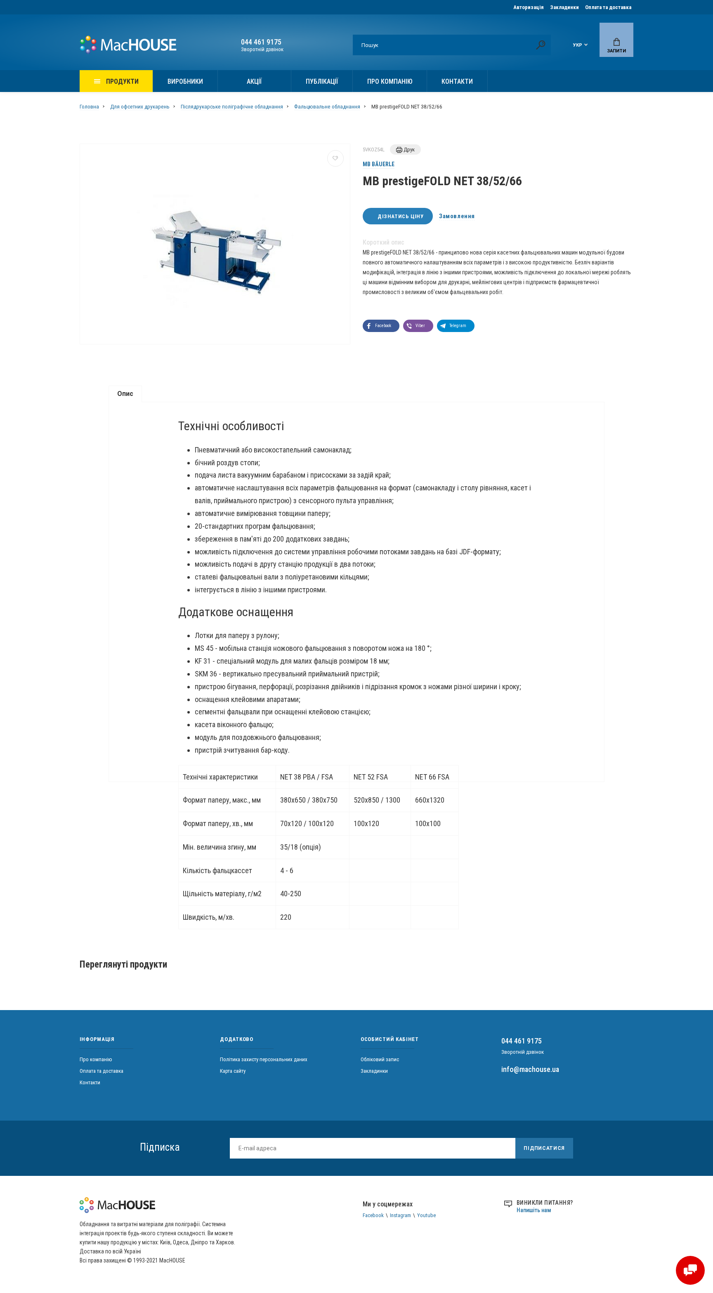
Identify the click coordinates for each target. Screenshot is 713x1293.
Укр (577, 45)
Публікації (322, 81)
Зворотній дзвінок (262, 49)
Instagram (400, 1215)
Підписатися (544, 1148)
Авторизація (528, 7)
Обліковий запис (380, 1059)
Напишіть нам (534, 1210)
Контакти (457, 81)
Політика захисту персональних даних (263, 1059)
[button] (381, 326)
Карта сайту (233, 1071)
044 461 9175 (261, 42)
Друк (408, 149)
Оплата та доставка (608, 7)
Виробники (185, 81)
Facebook (373, 1215)
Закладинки (564, 7)
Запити (616, 51)
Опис (125, 394)
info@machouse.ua (530, 1069)
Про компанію (389, 81)
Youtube (426, 1215)
